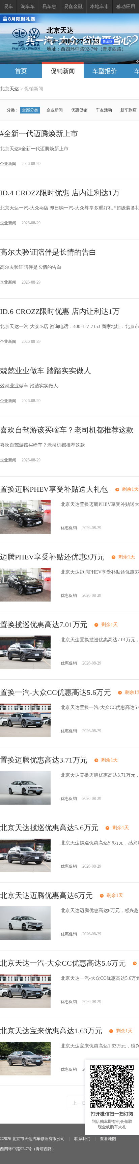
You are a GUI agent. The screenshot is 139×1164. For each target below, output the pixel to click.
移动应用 (125, 6)
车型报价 (104, 71)
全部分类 (30, 110)
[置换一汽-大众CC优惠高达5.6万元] (25, 735)
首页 (21, 71)
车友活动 (104, 110)
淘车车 (28, 6)
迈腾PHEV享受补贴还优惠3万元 (52, 557)
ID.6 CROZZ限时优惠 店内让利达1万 (60, 311)
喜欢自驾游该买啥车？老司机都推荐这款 (67, 430)
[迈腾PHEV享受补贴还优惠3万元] (25, 600)
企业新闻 (55, 110)
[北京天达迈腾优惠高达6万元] (25, 938)
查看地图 (108, 1138)
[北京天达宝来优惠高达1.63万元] (25, 1073)
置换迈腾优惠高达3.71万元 (43, 760)
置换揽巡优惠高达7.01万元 (43, 624)
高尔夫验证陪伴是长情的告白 (48, 252)
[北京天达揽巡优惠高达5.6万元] (25, 870)
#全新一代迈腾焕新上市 (39, 133)
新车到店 (128, 110)
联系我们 (82, 1138)
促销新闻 (63, 71)
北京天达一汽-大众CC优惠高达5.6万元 (63, 963)
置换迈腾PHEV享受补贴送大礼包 (54, 489)
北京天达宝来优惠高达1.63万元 (51, 1031)
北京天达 (9, 88)
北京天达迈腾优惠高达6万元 (46, 895)
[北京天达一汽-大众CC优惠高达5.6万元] (25, 1006)
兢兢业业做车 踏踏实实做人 (45, 370)
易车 (8, 6)
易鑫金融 (73, 6)
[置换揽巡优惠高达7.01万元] (25, 667)
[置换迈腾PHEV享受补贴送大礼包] (25, 532)
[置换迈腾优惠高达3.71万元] (25, 803)
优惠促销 (79, 110)
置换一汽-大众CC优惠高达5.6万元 (55, 692)
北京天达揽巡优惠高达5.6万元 (49, 827)
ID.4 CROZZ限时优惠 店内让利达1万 (60, 193)
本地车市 (99, 6)
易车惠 (49, 6)
